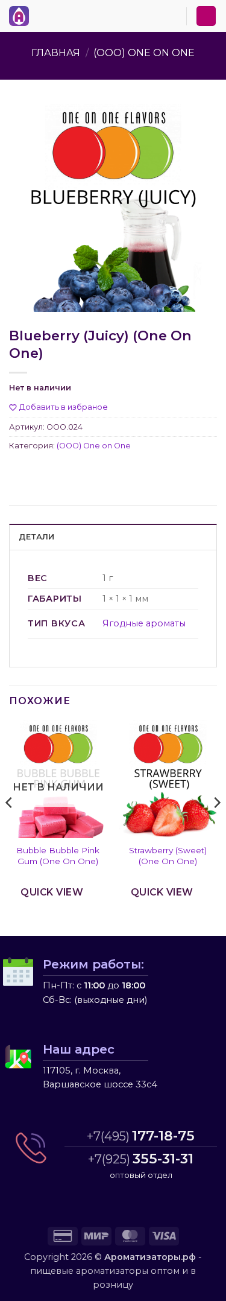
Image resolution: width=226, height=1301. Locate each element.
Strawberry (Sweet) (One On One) (168, 855)
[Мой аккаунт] (206, 16)
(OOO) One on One (144, 53)
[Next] (216, 827)
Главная (55, 53)
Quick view (51, 892)
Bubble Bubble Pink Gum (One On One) (57, 855)
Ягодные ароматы (144, 623)
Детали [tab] (37, 536)
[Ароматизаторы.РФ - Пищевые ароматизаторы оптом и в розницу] (22, 16)
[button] (42, 14)
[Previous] (9, 827)
